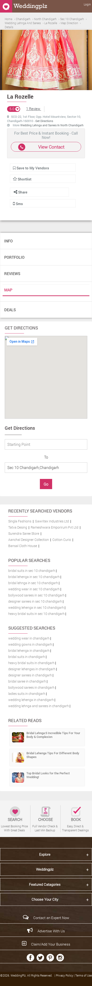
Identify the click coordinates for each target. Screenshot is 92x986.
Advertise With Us (51, 931)
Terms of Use (83, 975)
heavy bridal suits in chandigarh (31, 663)
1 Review (33, 108)
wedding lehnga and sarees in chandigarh (38, 706)
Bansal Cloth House (22, 545)
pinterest (50, 957)
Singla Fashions (19, 521)
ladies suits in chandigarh (26, 693)
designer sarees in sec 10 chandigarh (35, 601)
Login (87, 4)
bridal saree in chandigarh (27, 681)
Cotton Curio (61, 539)
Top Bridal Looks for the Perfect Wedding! (48, 775)
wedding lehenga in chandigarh (31, 699)
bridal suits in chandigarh (26, 656)
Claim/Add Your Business (50, 944)
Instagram (60, 957)
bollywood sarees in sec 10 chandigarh (36, 595)
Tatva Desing (17, 527)
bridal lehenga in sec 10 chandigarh (34, 576)
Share (22, 192)
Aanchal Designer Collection (28, 539)
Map (8, 289)
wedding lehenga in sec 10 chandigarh (36, 607)
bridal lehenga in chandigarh (29, 650)
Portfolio (14, 257)
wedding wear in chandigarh (29, 638)
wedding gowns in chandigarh (30, 644)
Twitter (40, 957)
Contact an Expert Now (51, 917)
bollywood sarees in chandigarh (31, 687)
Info (8, 240)
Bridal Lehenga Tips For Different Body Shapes (52, 755)
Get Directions (44, 121)
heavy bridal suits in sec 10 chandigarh (36, 613)
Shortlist (24, 179)
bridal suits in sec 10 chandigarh (31, 570)
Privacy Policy (65, 975)
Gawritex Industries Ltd (52, 521)
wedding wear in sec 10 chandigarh (34, 589)
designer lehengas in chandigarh (31, 669)
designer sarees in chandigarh (30, 675)
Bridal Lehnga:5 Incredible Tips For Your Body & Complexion (53, 735)
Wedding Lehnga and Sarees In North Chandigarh (52, 125)
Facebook (30, 957)
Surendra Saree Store (23, 533)
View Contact (51, 147)
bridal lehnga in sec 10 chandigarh (33, 583)
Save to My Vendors (32, 168)
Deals (10, 309)
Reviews (12, 273)
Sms (19, 203)
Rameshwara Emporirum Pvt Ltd (54, 527)
